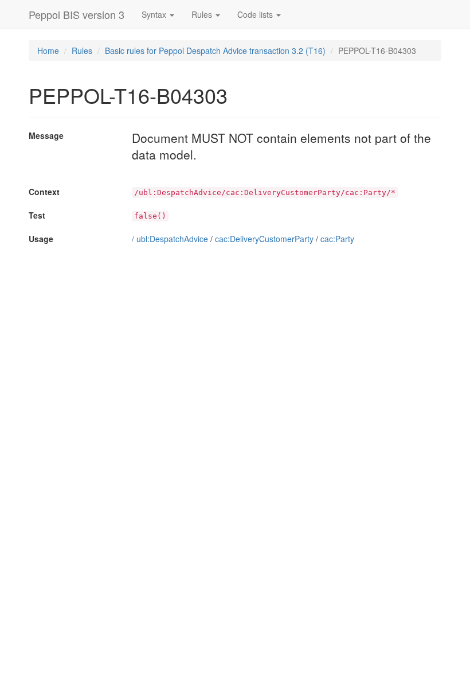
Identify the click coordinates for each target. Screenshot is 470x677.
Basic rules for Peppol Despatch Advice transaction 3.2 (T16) (215, 50)
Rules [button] (202, 14)
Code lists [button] (256, 14)
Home (48, 50)
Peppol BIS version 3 (76, 14)
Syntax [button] (155, 14)
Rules (82, 50)
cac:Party (337, 238)
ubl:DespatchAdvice (172, 238)
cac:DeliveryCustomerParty (264, 238)
